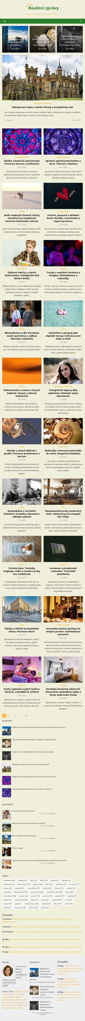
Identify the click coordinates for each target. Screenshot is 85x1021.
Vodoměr (63, 565)
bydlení (22, 880)
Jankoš (9, 120)
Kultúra (23, 1005)
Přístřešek (63, 447)
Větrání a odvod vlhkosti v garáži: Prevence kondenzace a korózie (22, 453)
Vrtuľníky (5, 994)
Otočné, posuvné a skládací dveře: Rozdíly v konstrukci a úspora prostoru (63, 218)
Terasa (63, 329)
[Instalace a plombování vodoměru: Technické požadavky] (63, 549)
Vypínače (21, 685)
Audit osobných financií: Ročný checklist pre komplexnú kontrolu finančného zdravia (22, 218)
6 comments (51, 838)
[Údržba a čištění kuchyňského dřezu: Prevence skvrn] (21, 609)
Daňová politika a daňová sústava (24, 836)
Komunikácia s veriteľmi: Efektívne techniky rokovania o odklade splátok (22, 514)
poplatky (72, 896)
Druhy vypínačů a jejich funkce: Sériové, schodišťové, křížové (22, 690)
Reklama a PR (22, 992)
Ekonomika (22, 1000)
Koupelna (63, 269)
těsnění (46, 904)
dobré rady (8, 884)
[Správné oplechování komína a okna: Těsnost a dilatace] (63, 141)
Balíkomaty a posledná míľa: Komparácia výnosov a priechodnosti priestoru (39, 727)
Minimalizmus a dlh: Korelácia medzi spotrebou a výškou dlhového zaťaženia (22, 335)
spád (18, 904)
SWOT (11, 1003)
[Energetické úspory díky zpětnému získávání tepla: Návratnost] (63, 371)
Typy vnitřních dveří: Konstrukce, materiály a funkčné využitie (34, 740)
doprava (37, 884)
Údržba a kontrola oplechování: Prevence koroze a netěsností (22, 162)
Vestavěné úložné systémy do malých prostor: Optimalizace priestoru (63, 631)
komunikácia (34, 888)
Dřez (22, 625)
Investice (22, 565)
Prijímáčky (15, 997)
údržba (7, 908)
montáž (70, 888)
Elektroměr (21, 269)
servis (68, 900)
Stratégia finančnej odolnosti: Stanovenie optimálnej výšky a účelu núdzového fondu (63, 692)
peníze (35, 896)
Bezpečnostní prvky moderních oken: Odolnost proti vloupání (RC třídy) (63, 514)
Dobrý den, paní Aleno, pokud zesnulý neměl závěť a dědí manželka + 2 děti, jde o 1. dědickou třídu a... (47, 927)
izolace (7, 888)
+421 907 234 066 (9, 980)
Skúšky (4, 1008)
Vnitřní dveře (63, 212)
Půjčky (21, 212)
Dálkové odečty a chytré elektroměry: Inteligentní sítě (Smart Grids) (22, 275)
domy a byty (24, 884)
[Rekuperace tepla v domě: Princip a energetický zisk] (42, 77)
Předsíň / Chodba (63, 625)
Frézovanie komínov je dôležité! (23, 811)
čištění (45, 908)
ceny (33, 880)
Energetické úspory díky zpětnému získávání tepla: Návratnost (63, 393)
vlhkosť (57, 904)
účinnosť (33, 908)
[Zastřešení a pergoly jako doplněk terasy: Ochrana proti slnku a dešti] (63, 313)
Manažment (6, 997)
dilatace (66, 880)
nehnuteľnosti (20, 892)
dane (43, 880)
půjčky (7, 900)
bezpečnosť (9, 880)
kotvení (59, 888)
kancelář (19, 888)
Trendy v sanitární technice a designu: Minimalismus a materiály (63, 275)
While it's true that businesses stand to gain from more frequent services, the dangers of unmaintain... (46, 947)
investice (74, 884)
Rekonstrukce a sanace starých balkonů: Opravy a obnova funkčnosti (22, 393)
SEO (14, 992)
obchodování (9, 896)
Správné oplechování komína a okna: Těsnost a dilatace (63, 162)
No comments (50, 982)
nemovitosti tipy (54, 892)
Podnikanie (6, 1000)
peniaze (23, 896)
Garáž (21, 447)
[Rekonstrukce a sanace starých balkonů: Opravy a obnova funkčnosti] (21, 371)
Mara (41, 997)
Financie (14, 1000)
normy (69, 892)
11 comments (51, 813)
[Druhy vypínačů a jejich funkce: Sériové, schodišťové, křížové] (21, 670)
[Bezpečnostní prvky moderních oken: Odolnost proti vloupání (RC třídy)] (63, 492)
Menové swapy (17, 848)
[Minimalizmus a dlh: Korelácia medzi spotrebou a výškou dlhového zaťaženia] (21, 313)
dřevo (49, 884)
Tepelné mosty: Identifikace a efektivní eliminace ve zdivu (33, 752)
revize (45, 900)
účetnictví (20, 908)
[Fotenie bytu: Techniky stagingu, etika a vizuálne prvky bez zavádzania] (21, 549)
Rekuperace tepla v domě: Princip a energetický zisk (42, 107)
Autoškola (13, 994)
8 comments (51, 826)
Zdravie (5, 1003)
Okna (63, 507)
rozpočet (57, 900)
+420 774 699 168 (9, 983)
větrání (69, 904)
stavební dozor (31, 904)
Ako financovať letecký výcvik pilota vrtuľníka (28, 823)
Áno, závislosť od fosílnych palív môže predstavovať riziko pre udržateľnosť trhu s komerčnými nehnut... (45, 952)
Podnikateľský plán (20, 1003)
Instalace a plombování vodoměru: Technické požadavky (63, 571)
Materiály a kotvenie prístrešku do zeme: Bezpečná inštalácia (63, 452)
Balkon (22, 386)
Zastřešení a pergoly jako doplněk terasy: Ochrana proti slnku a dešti (63, 335)
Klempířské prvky (22, 157)
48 (26, 716)
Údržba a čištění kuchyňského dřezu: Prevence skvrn (22, 630)
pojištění (60, 896)
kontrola (47, 888)
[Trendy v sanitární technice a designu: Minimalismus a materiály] (63, 253)
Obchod (11, 1008)
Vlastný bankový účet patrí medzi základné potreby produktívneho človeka (39, 860)
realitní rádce (21, 900)
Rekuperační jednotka (42, 104)
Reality (20, 994)
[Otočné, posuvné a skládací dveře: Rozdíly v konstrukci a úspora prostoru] (63, 196)
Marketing (15, 1005)
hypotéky (61, 884)
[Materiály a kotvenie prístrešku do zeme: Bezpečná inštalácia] (63, 431)
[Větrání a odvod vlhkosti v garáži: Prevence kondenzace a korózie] (21, 431)
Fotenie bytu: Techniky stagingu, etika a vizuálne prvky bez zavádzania (21, 571)
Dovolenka (18, 1008)
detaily (55, 880)
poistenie (47, 896)
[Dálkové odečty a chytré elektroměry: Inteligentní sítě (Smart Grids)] (21, 253)
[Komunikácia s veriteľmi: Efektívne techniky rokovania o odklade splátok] (21, 492)
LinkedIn (5, 986)
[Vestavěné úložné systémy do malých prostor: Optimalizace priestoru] (63, 609)
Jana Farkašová (45, 1013)
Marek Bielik (41, 982)
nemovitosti (37, 892)
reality (34, 900)
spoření (7, 904)
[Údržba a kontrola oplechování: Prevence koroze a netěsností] (21, 141)
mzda (7, 892)
